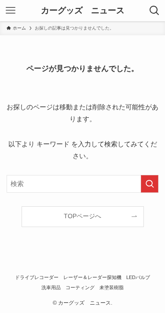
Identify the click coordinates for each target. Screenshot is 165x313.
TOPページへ (82, 216)
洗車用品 (51, 287)
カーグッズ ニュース (83, 11)
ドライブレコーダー (37, 277)
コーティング (80, 287)
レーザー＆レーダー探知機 (92, 277)
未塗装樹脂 (111, 287)
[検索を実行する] (149, 184)
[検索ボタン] (154, 10)
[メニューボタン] (10, 10)
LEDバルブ (138, 277)
